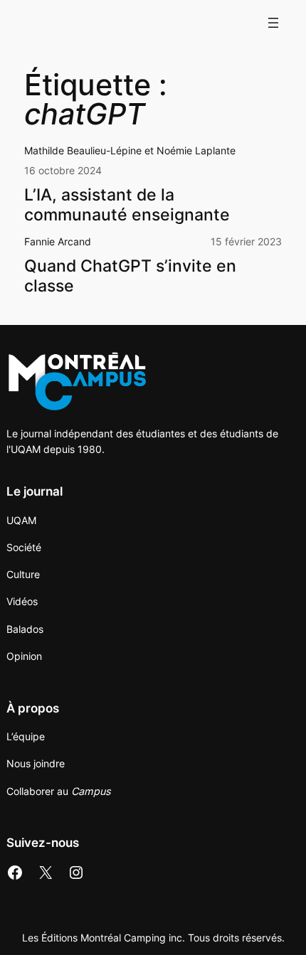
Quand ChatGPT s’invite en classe (130, 276)
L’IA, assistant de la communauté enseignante (129, 205)
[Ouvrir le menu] (273, 22)
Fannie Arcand (57, 241)
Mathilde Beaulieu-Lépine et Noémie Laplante (130, 150)
